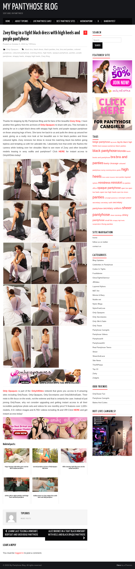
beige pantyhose (101, 142)
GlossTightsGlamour (101, 278)
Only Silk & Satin (99, 321)
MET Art (96, 291)
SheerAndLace (99, 356)
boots (128, 151)
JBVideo (96, 282)
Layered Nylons (99, 286)
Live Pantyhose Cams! (42, 21)
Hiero (119, 565)
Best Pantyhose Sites (66, 21)
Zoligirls (96, 378)
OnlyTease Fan (99, 394)
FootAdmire (97, 273)
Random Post (109, 21)
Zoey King (45, 56)
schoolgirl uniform (124, 198)
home (95, 238)
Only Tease (97, 326)
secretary (96, 202)
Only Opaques (12, 49)
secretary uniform (112, 208)
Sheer (95, 352)
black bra (29, 49)
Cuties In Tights (99, 269)
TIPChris (32, 44)
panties (72, 53)
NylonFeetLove (99, 308)
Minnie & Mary (99, 295)
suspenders (97, 224)
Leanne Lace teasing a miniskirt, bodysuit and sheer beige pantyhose (21, 533)
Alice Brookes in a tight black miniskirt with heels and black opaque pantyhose (66, 533)
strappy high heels (32, 56)
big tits (120, 142)
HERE (62, 151)
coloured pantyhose (21, 53)
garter (119, 170)
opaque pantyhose (60, 53)
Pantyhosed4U (99, 343)
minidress (104, 182)
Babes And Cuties (100, 402)
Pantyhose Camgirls (101, 330)
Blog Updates (98, 260)
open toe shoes (122, 192)
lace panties (120, 177)
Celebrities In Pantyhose (103, 265)
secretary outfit (106, 203)
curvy (103, 170)
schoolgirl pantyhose (111, 198)
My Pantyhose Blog (30, 7)
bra (57, 49)
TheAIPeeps (98, 365)
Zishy (95, 373)
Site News (97, 360)
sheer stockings (116, 215)
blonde (121, 150)
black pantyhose (105, 151)
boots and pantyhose (101, 157)
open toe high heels (108, 192)
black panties (49, 49)
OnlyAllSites (38, 391)
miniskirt (116, 182)
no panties (127, 183)
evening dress (36, 53)
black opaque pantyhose (106, 146)
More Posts (26, 519)
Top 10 (95, 369)
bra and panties (66, 49)
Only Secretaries (99, 317)
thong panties (107, 224)
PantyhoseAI (98, 339)
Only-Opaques (47, 125)
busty (106, 163)
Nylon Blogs (97, 304)
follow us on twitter (100, 242)
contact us (97, 246)
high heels (47, 53)
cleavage (114, 163)
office (95, 188)
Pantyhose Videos (100, 334)
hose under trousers (108, 177)
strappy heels (18, 56)
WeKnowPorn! (86, 21)
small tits (108, 220)
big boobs (113, 142)
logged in (19, 553)
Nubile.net (97, 299)
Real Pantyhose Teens (102, 347)
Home (8, 21)
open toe (124, 188)
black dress (38, 49)
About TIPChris (21, 21)
